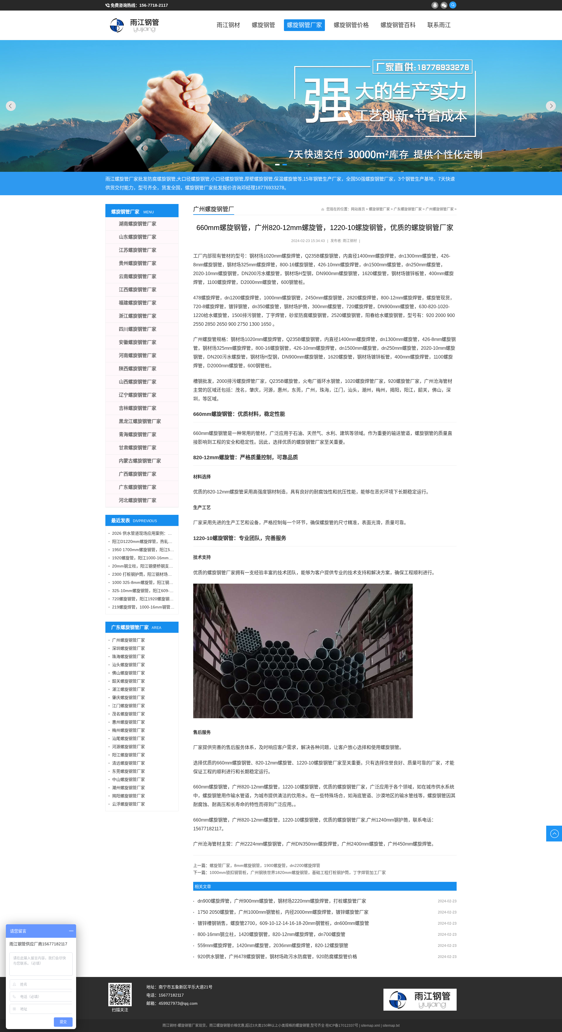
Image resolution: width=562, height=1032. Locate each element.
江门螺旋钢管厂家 (128, 705)
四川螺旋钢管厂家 (137, 329)
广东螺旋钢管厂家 (408, 209)
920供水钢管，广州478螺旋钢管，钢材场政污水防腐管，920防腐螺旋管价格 (277, 956)
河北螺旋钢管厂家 (137, 500)
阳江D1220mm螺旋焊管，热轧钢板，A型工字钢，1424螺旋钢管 (170, 541)
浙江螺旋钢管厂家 (137, 315)
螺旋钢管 (263, 25)
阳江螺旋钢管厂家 (128, 754)
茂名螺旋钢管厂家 (128, 714)
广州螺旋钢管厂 (213, 209)
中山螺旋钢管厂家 (128, 779)
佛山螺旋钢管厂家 (128, 673)
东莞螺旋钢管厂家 (128, 771)
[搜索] (453, 5)
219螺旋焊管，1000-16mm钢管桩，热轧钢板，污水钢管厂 (166, 607)
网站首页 (358, 209)
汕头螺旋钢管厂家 (128, 664)
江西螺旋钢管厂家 (137, 289)
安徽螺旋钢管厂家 (137, 342)
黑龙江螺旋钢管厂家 (140, 421)
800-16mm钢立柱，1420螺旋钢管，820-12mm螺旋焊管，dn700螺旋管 (271, 934)
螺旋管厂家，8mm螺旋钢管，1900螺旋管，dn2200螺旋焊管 (265, 865)
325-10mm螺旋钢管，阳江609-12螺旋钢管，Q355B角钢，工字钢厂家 (176, 590)
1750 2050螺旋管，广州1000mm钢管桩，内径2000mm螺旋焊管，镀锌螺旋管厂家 (283, 912)
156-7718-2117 (153, 5)
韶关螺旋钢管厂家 (128, 681)
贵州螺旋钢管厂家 (137, 263)
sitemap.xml (370, 1026)
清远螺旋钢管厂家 (128, 763)
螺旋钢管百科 (398, 25)
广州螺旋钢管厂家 (440, 209)
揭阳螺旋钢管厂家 (128, 795)
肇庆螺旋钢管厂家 (128, 697)
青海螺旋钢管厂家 (137, 434)
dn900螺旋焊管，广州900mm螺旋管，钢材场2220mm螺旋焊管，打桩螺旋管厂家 (282, 901)
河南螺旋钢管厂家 (137, 355)
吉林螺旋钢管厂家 (137, 408)
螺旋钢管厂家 (304, 25)
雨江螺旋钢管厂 (134, 25)
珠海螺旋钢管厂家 (128, 656)
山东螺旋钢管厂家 (137, 236)
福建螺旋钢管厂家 (137, 302)
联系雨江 (439, 25)
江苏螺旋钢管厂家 (137, 250)
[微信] (444, 5)
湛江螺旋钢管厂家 (128, 689)
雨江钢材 (228, 25)
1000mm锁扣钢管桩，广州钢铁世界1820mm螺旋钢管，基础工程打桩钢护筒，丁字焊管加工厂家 (298, 872)
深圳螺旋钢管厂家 (128, 648)
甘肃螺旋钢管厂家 (137, 447)
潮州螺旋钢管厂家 (128, 787)
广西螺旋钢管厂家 (137, 474)
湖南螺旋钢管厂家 (137, 223)
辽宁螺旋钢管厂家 (137, 394)
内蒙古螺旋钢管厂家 (140, 460)
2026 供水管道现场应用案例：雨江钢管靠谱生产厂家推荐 (164, 533)
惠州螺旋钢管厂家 (128, 722)
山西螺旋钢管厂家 (137, 381)
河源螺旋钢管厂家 (128, 746)
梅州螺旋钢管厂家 (128, 730)
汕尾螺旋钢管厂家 (128, 738)
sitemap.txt (391, 1026)
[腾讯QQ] (434, 5)
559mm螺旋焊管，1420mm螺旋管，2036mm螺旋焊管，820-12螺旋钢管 (273, 945)
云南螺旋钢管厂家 (137, 276)
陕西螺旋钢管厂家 (137, 368)
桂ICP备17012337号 (341, 1026)
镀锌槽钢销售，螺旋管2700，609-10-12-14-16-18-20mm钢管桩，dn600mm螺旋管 (283, 923)
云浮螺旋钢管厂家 (128, 804)
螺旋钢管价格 (351, 25)
